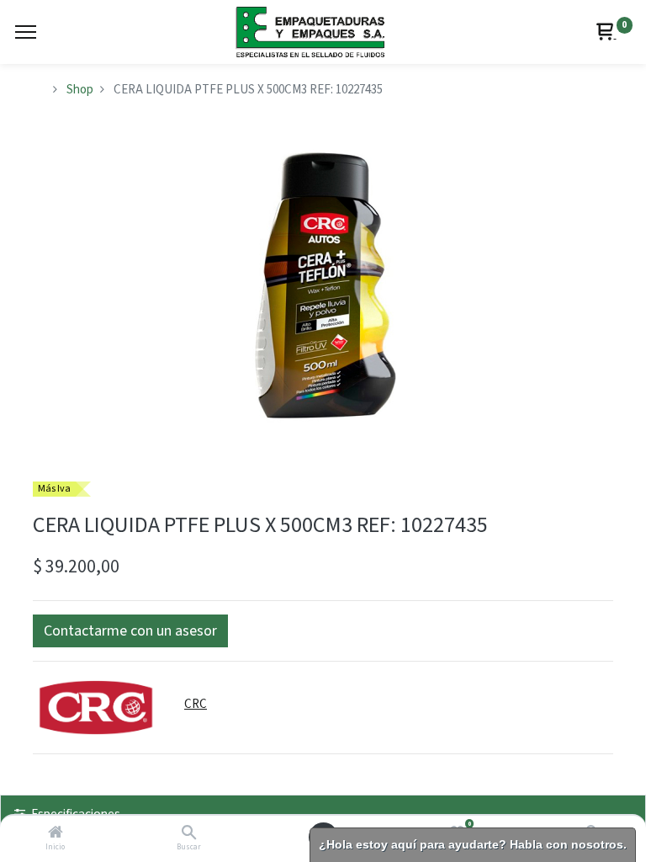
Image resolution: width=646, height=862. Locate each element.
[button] (130, 631)
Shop (79, 89)
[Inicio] (55, 834)
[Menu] (25, 32)
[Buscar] (189, 834)
